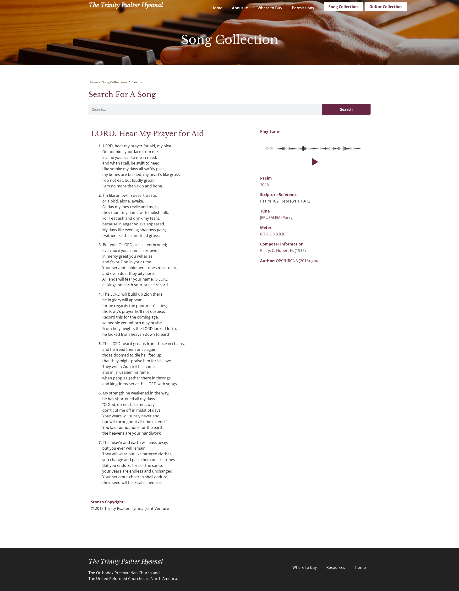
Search (346, 109)
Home (216, 8)
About (237, 8)
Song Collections (114, 82)
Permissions (303, 8)
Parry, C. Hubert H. (277, 250)
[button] (314, 162)
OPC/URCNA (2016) (297, 260)
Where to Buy (269, 8)
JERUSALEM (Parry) (277, 217)
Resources (335, 567)
